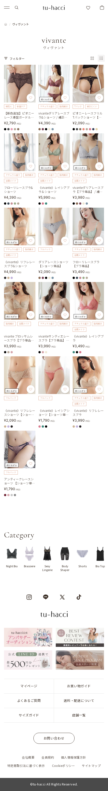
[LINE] (45, 597)
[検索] (16, 7)
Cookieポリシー (63, 765)
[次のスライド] (98, 559)
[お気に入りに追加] (31, 98)
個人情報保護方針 (73, 757)
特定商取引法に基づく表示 (26, 765)
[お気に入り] (88, 7)
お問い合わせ (54, 738)
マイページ (28, 686)
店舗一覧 (79, 715)
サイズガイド (29, 715)
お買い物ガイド (79, 686)
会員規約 (47, 757)
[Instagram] (29, 597)
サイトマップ (91, 765)
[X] (62, 597)
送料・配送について (79, 700)
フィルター (17, 58)
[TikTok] (79, 597)
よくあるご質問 (29, 700)
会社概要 (28, 757)
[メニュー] (7, 7)
